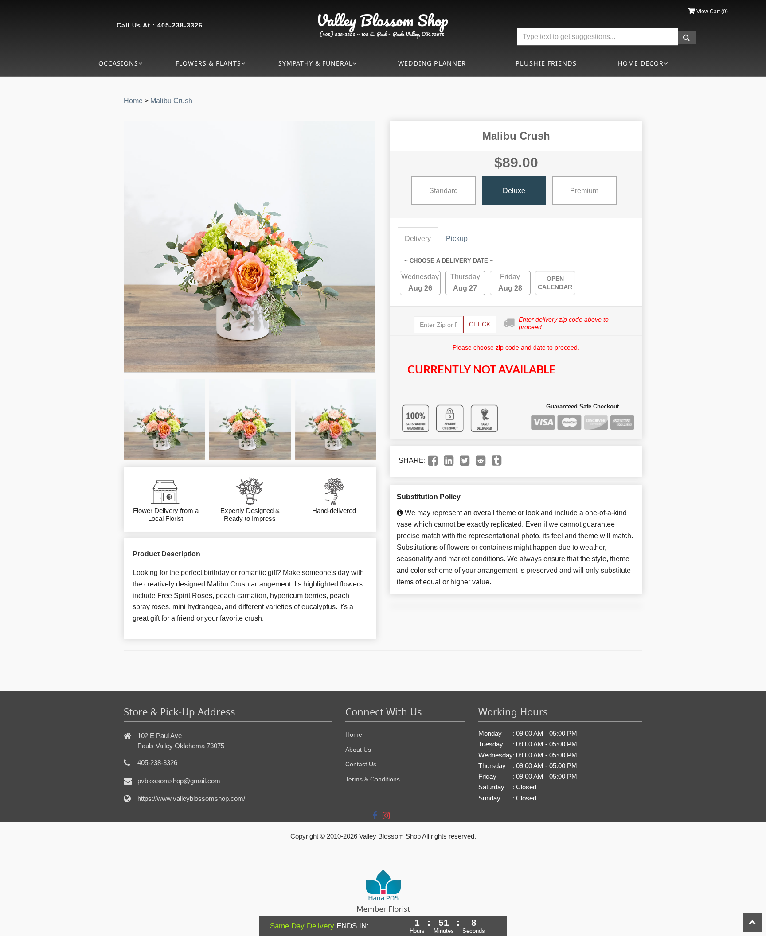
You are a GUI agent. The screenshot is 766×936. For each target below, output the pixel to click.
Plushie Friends (546, 63)
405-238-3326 (180, 25)
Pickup (457, 238)
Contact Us (360, 764)
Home (133, 101)
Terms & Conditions (372, 779)
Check (479, 324)
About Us (358, 749)
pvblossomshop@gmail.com (178, 781)
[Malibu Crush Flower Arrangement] (164, 419)
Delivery (418, 238)
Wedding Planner (432, 63)
